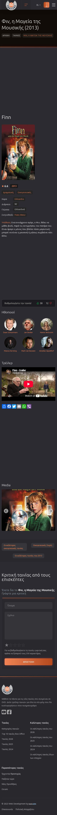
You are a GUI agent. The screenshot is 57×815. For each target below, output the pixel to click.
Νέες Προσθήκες (9, 784)
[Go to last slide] (6, 511)
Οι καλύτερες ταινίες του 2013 (28, 556)
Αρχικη (6, 35)
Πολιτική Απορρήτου (24, 809)
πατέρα (43, 225)
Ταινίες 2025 (7, 744)
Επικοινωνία (7, 809)
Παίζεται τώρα (8, 779)
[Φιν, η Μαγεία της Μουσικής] (18, 152)
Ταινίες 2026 (7, 739)
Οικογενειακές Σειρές (42, 545)
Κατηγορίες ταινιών (10, 728)
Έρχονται (11, 773)
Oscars (5, 789)
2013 (14, 186)
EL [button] (38, 5)
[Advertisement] (28, 84)
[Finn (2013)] (28, 510)
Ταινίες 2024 (7, 749)
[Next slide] (51, 511)
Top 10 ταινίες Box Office (13, 734)
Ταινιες (16, 35)
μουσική (24, 232)
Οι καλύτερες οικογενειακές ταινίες (13, 546)
